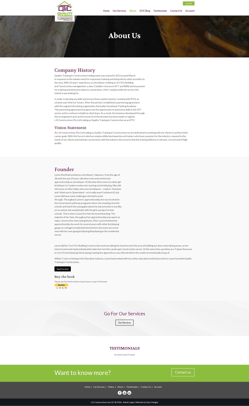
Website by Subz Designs (147, 402)
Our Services (119, 11)
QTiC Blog (144, 11)
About (132, 11)
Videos (111, 387)
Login (188, 3)
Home (106, 11)
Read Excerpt (63, 269)
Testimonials (160, 11)
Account (190, 11)
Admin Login (128, 402)
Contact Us (176, 11)
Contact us (183, 372)
